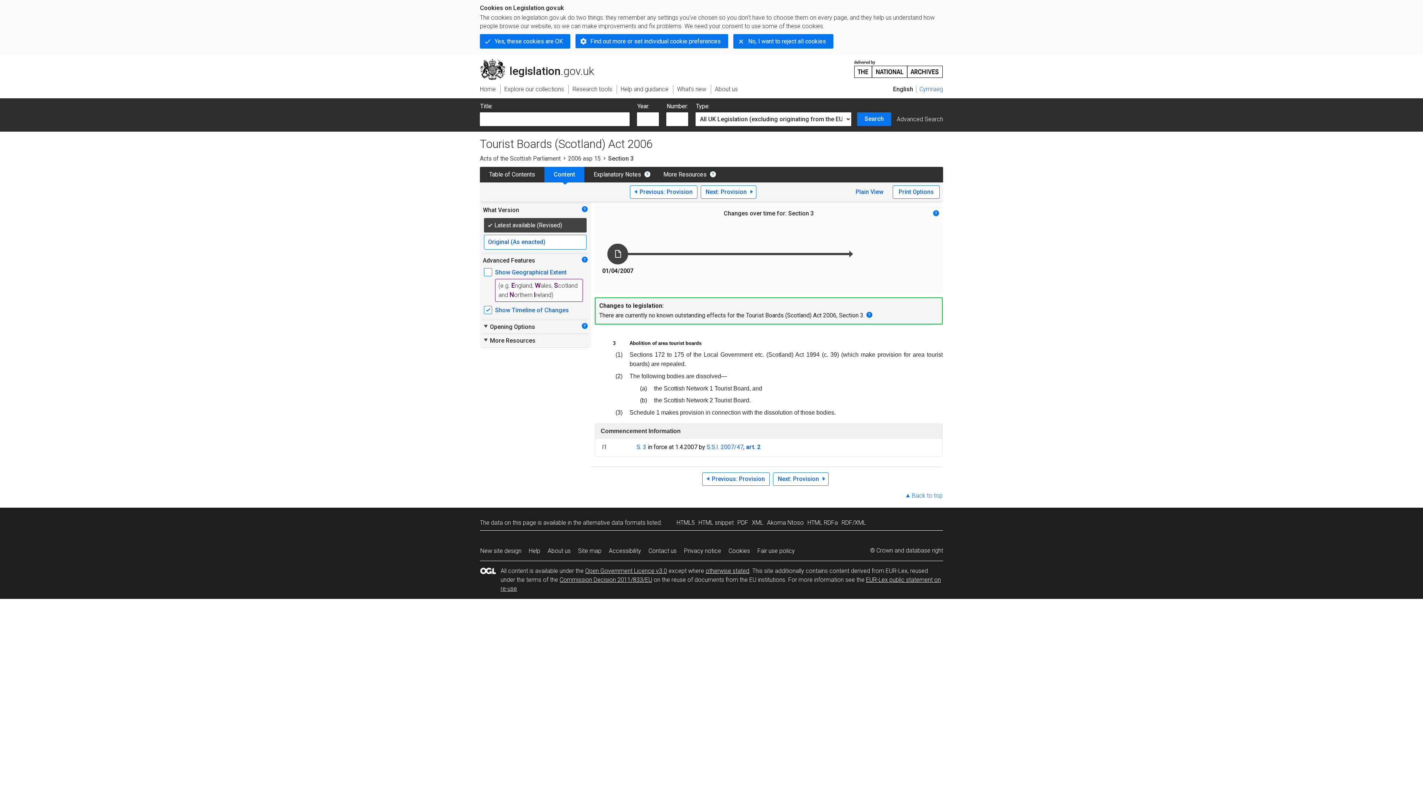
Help (534, 550)
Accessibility (625, 550)
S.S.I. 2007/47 (725, 447)
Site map (589, 550)
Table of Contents (512, 174)
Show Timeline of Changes (532, 310)
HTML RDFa (822, 522)
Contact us (663, 550)
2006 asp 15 (584, 158)
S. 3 (641, 447)
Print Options (916, 191)
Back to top (927, 495)
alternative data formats (614, 522)
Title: (486, 106)
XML (757, 522)
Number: (677, 106)
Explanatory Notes (617, 174)
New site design (500, 550)
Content (564, 174)
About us (559, 550)
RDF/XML (854, 522)
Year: (643, 106)
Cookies (739, 550)
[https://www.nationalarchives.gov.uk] (898, 66)
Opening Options (509, 326)
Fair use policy (776, 550)
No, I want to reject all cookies (787, 41)
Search (874, 118)
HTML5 (686, 522)
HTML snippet (716, 522)
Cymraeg (931, 89)
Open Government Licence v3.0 (626, 570)
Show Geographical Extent (531, 272)
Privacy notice (702, 550)
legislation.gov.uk (541, 61)
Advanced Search (920, 119)
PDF (742, 522)
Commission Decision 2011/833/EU (606, 579)
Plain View (869, 191)
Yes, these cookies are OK (529, 41)
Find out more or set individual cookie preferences (655, 41)
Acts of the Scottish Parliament (520, 158)
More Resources (685, 174)
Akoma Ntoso (785, 522)
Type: (703, 106)
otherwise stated (727, 570)
